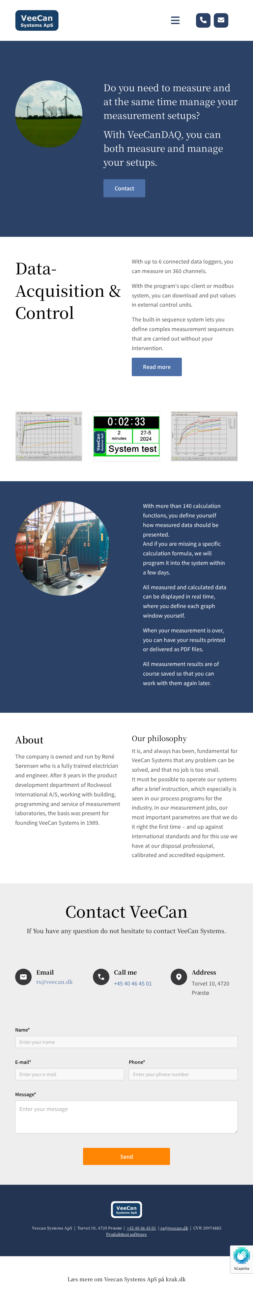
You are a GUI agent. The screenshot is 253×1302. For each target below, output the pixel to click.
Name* (22, 1030)
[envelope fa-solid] (221, 20)
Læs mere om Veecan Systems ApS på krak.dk (127, 1279)
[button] (124, 188)
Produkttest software (126, 1234)
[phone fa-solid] (203, 20)
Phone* (137, 1062)
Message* (25, 1094)
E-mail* (23, 1062)
